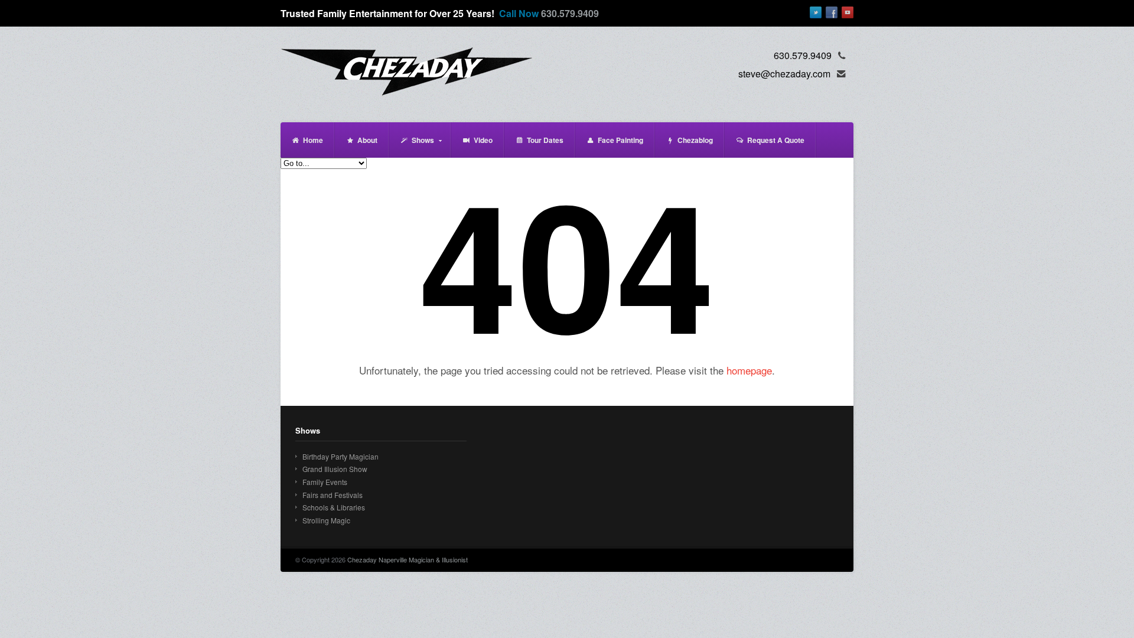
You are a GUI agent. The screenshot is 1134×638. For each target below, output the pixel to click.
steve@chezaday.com (784, 73)
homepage (749, 370)
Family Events (324, 482)
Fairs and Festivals (332, 495)
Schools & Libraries (333, 507)
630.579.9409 (570, 13)
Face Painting (620, 140)
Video (483, 140)
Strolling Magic (326, 520)
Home (313, 140)
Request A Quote (775, 140)
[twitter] (816, 12)
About (367, 140)
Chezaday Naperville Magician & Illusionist (407, 559)
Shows (411, 146)
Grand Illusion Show (334, 469)
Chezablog (695, 140)
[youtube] (847, 12)
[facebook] (832, 12)
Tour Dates (545, 140)
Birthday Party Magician (340, 456)
